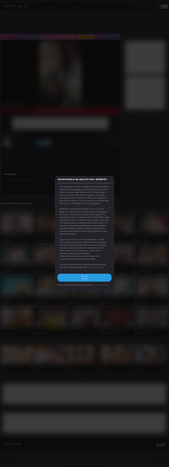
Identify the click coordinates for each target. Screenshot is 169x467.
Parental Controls (96, 267)
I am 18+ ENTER (84, 278)
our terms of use (101, 285)
